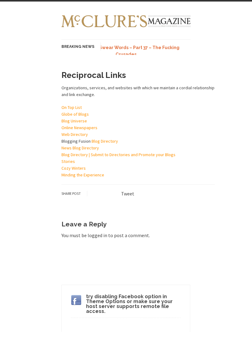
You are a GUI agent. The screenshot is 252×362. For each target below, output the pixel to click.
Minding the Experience (82, 175)
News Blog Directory (80, 148)
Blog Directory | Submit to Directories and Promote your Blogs (118, 154)
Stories (68, 161)
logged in (97, 235)
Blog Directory (105, 141)
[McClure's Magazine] (126, 27)
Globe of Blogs (75, 114)
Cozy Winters (73, 168)
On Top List (71, 107)
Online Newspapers (79, 127)
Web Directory (74, 134)
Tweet (127, 194)
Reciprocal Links (93, 75)
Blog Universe (74, 121)
